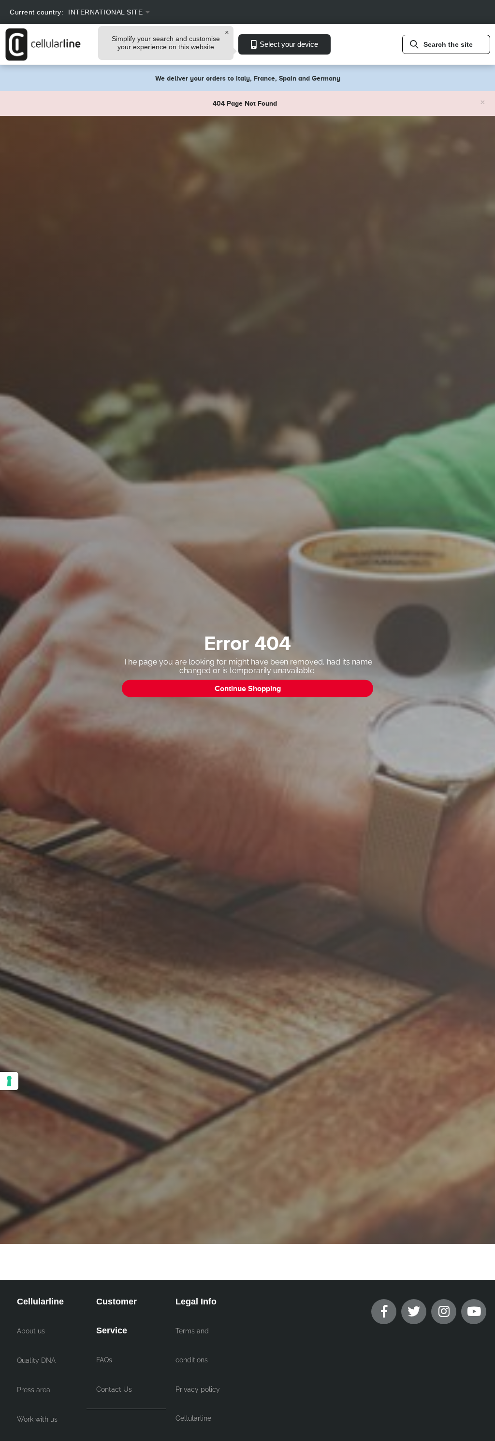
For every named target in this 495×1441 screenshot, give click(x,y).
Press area (33, 1390)
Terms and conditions (192, 1345)
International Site (105, 12)
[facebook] (383, 1311)
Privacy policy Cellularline (197, 1404)
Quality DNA (36, 1360)
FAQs (104, 1360)
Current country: (36, 12)
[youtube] (473, 1311)
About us (31, 1331)
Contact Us (114, 1389)
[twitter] (413, 1311)
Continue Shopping (248, 688)
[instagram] (443, 1311)
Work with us (37, 1419)
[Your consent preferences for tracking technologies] (9, 1081)
